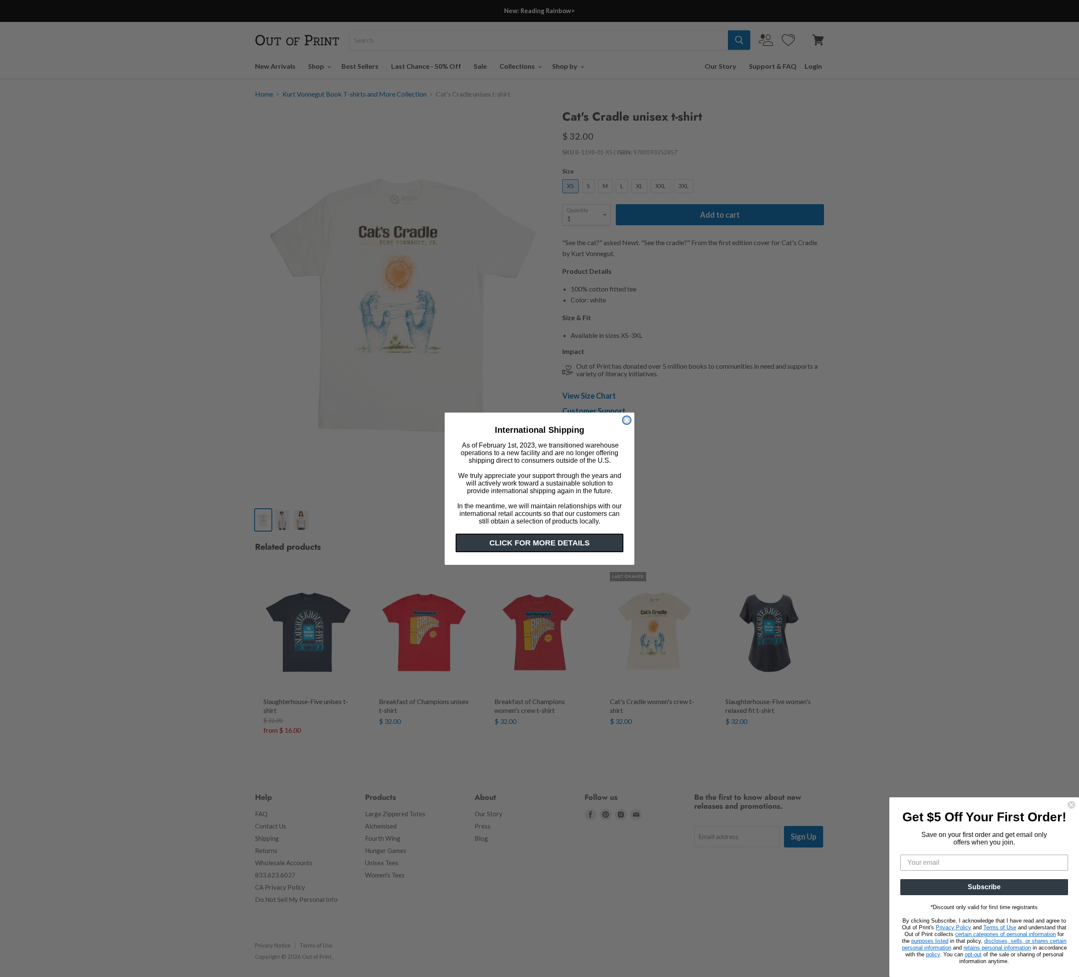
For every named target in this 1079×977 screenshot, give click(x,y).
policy (933, 954)
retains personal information (997, 948)
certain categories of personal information (1005, 934)
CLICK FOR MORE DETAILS (539, 543)
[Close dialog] (627, 420)
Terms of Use (999, 927)
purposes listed (929, 941)
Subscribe (984, 887)
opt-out (973, 954)
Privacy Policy (953, 927)
